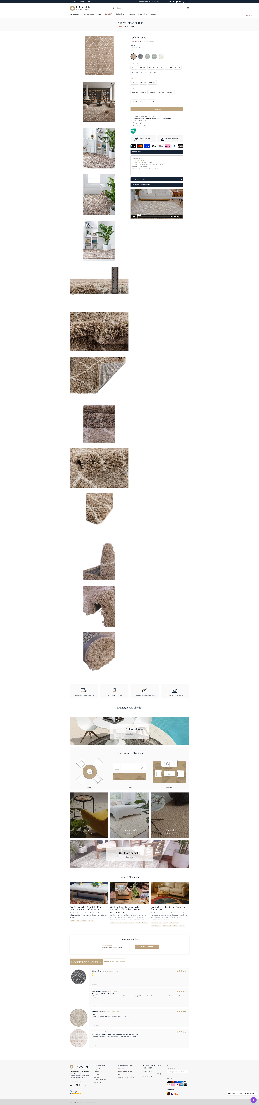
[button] (127, 1052)
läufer (78, 920)
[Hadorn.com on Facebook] (173, 1)
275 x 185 (169, 67)
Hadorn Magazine (129, 877)
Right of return (147, 1076)
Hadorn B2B (98, 1071)
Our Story (74, 1)
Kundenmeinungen (100, 1079)
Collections (120, 14)
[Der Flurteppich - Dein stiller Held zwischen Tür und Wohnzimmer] (89, 893)
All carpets (75, 14)
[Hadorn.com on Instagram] (177, 1)
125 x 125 (134, 82)
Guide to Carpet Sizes (125, 1071)
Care (119, 1074)
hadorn (72, 920)
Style (99, 14)
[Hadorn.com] (80, 8)
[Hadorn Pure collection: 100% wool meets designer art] (170, 893)
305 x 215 (177, 67)
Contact (81, 1)
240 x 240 (152, 82)
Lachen (142, 160)
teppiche (91, 920)
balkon (113, 922)
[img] (108, 962)
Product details (139, 179)
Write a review (147, 946)
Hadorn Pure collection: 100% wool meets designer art (169, 908)
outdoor (131, 922)
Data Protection (148, 1071)
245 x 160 (160, 67)
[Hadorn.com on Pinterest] (180, 1)
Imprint (96, 1074)
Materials (121, 1069)
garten (119, 922)
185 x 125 (151, 67)
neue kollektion (156, 925)
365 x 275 (144, 73)
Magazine (153, 14)
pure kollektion (167, 925)
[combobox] (131, 8)
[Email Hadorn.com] (170, 1)
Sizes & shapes (88, 14)
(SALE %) (108, 14)
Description (137, 152)
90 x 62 (134, 67)
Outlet (88, 1)
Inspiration (142, 14)
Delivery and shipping (141, 185)
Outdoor (131, 14)
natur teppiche (174, 922)
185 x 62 (142, 102)
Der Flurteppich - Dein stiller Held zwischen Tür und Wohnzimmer (85, 908)
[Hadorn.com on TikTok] (184, 1)
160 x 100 (142, 67)
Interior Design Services (126, 1077)
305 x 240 (135, 73)
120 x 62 (134, 102)
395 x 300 (153, 73)
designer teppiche (157, 922)
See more (129, 733)
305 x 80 (151, 102)
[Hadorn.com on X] (187, 1)
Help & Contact (99, 1069)
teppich (84, 920)
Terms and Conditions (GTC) (152, 1074)
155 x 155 (152, 92)
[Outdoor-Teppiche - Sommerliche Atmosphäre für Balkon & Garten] (129, 893)
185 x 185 (143, 82)
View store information (140, 125)
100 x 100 (135, 92)
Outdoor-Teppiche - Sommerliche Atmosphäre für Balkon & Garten (126, 908)
